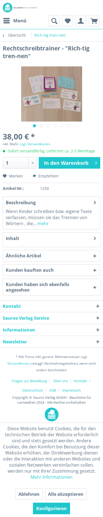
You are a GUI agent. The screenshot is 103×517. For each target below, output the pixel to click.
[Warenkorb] (94, 20)
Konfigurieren (51, 508)
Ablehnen (29, 494)
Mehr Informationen (51, 477)
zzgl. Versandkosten (35, 144)
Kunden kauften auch (30, 270)
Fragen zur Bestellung (29, 380)
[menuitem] (14, 20)
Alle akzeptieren (65, 494)
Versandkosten (18, 363)
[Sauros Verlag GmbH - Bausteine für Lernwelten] (52, 418)
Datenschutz (33, 390)
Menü (19, 20)
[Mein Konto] (80, 20)
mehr (42, 223)
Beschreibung (21, 203)
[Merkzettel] (67, 20)
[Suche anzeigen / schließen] (53, 20)
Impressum (71, 390)
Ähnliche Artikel (23, 256)
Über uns (60, 380)
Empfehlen (48, 176)
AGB (52, 390)
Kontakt (80, 380)
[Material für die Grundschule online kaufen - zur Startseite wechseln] (20, 7)
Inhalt (12, 238)
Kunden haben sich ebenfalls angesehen (37, 287)
